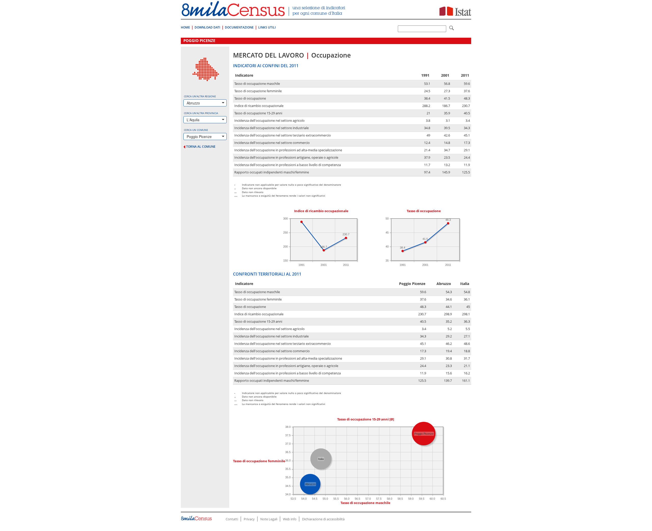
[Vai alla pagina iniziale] (264, 13)
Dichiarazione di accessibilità (323, 519)
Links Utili (267, 27)
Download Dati (207, 27)
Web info (289, 519)
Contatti (232, 519)
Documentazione (239, 27)
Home (185, 27)
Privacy (249, 519)
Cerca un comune (196, 130)
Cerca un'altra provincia (201, 113)
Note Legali (268, 519)
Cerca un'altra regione (200, 96)
